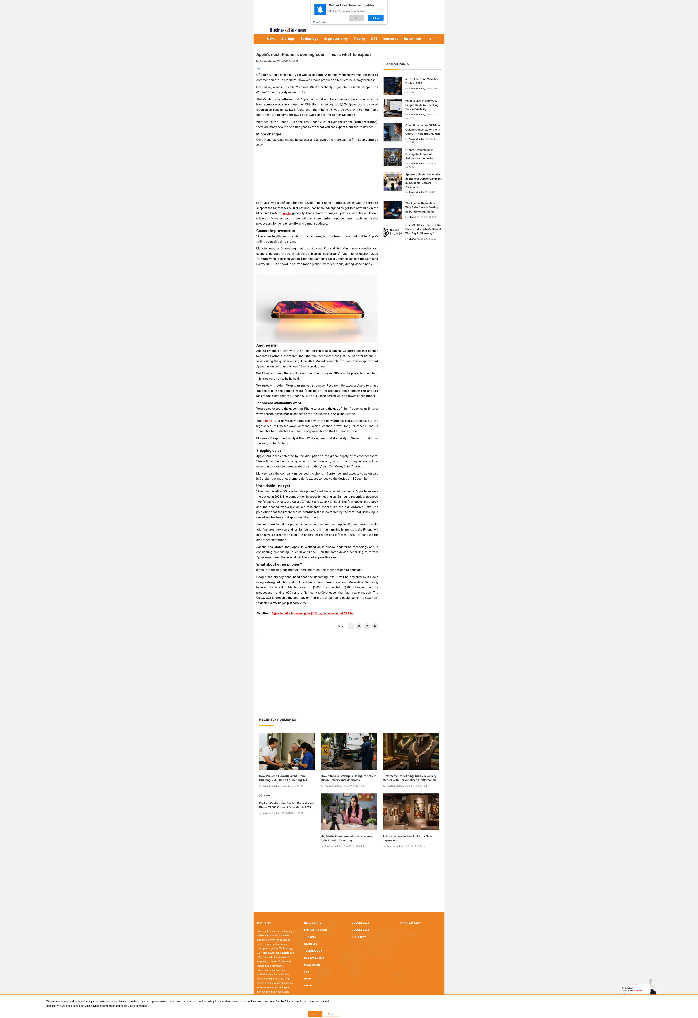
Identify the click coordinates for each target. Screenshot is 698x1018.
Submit (337, 531)
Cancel (360, 531)
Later (356, 18)
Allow (376, 18)
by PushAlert (321, 21)
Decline (331, 1014)
